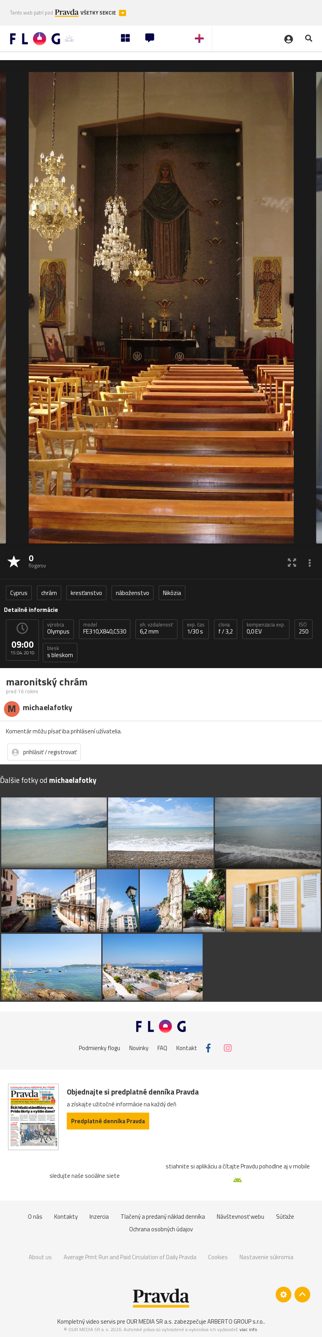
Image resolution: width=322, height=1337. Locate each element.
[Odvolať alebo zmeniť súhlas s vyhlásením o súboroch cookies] (283, 1294)
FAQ (162, 1047)
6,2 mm (156, 628)
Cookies (218, 1257)
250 (303, 628)
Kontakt (186, 1047)
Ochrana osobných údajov (161, 1229)
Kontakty (66, 1216)
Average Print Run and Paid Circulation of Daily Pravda (130, 1257)
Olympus (58, 628)
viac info (248, 1329)
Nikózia (172, 592)
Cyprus (18, 592)
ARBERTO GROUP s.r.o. (235, 1321)
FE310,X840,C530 (104, 628)
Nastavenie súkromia (266, 1257)
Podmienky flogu (99, 1047)
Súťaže (285, 1216)
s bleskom (60, 652)
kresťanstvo (86, 592)
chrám (49, 592)
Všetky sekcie (98, 13)
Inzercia (99, 1216)
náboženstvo (132, 592)
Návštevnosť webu (240, 1216)
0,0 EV (266, 628)
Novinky (138, 1047)
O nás (35, 1216)
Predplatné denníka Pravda (108, 1121)
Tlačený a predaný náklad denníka (163, 1216)
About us (40, 1257)
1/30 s (196, 628)
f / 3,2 (225, 628)
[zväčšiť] (292, 562)
